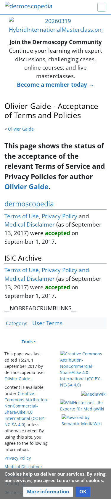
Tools (27, 341)
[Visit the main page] (28, 7)
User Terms (47, 323)
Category (16, 323)
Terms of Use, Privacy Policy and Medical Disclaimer (46, 274)
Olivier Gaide (21, 129)
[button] (48, 492)
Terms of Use (21, 216)
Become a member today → (55, 85)
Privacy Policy (59, 216)
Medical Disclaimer (29, 224)
